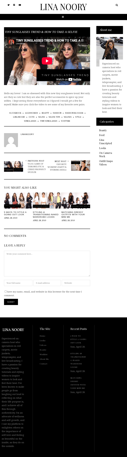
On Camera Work (105, 154)
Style (78, 117)
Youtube (65, 121)
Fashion (57, 113)
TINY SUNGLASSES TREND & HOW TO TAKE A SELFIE (41, 32)
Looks (102, 148)
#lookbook (15, 113)
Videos (43, 345)
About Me (44, 359)
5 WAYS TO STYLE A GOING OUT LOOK (78, 339)
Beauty (45, 113)
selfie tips (54, 117)
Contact (43, 363)
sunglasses (30, 121)
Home (43, 336)
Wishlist (44, 354)
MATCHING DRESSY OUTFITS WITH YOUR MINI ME (78, 383)
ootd (32, 117)
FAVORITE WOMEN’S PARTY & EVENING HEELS (57, 167)
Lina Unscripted (105, 141)
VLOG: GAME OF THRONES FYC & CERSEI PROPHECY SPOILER (37, 167)
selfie (41, 117)
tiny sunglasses (48, 121)
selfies (68, 117)
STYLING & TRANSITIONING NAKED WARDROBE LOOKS (78, 360)
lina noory (19, 117)
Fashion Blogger (74, 113)
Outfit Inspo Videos (106, 162)
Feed (102, 135)
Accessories (31, 113)
